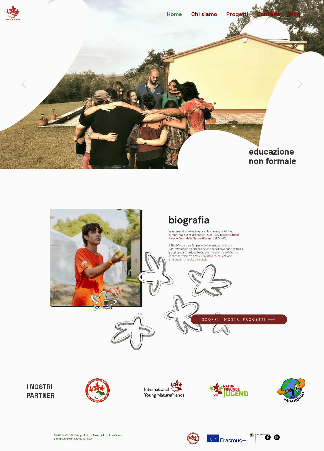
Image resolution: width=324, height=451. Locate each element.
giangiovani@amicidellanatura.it (73, 438)
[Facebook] (268, 437)
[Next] (300, 84)
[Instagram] (277, 437)
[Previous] (24, 84)
